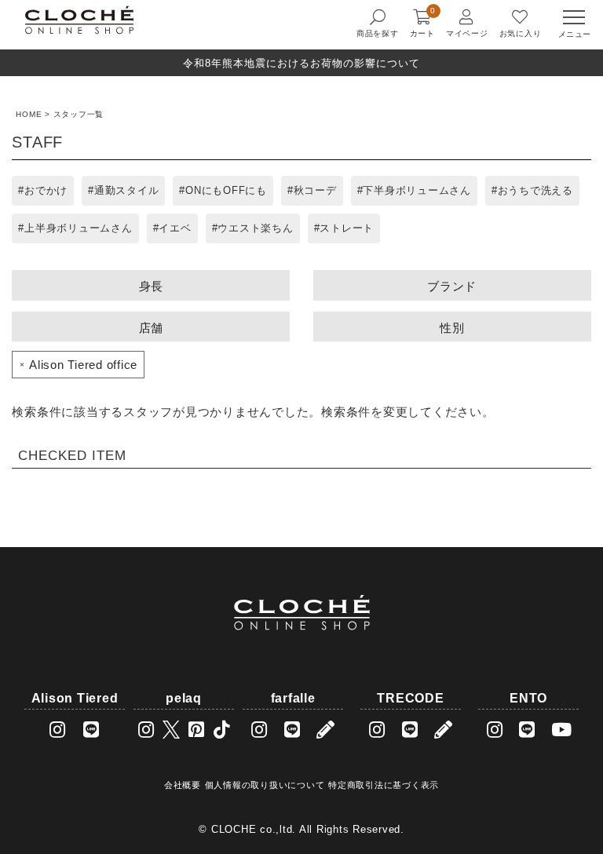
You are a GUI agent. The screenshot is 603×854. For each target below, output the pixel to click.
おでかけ (46, 190)
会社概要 (182, 785)
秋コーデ (315, 190)
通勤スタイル (126, 190)
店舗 (151, 327)
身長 (151, 286)
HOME (29, 114)
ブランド (452, 286)
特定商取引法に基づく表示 (383, 785)
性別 (452, 327)
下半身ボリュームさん (417, 190)
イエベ (175, 228)
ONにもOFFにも (226, 190)
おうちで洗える (535, 190)
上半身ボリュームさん (78, 228)
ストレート (347, 228)
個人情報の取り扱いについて (265, 785)
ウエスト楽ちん (255, 228)
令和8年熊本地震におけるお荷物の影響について (301, 63)
